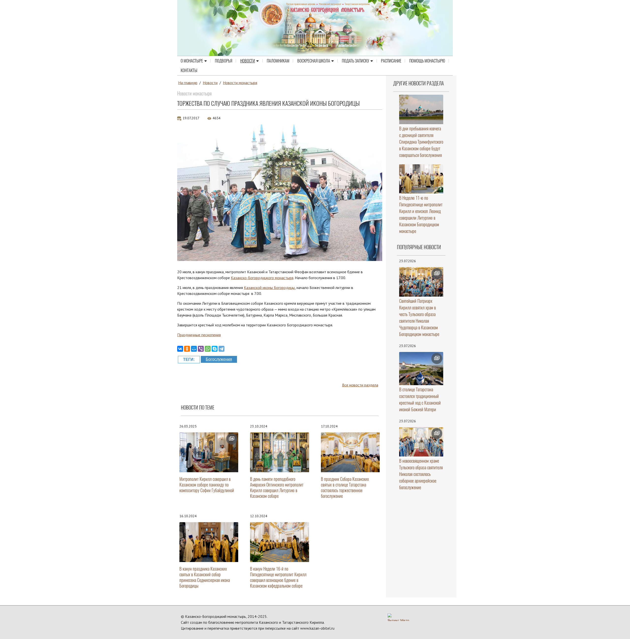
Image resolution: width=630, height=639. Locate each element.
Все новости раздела (360, 384)
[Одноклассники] (187, 349)
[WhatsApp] (208, 349)
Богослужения (219, 359)
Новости (247, 61)
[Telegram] (221, 349)
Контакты (189, 70)
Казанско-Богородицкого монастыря (262, 277)
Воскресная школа (313, 61)
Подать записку (355, 61)
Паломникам (278, 61)
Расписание (391, 61)
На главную (187, 82)
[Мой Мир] (194, 349)
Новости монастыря (240, 82)
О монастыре (192, 61)
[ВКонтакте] (180, 349)
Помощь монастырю (427, 61)
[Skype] (215, 349)
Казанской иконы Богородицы (269, 287)
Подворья (223, 61)
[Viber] (201, 349)
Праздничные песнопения (199, 334)
